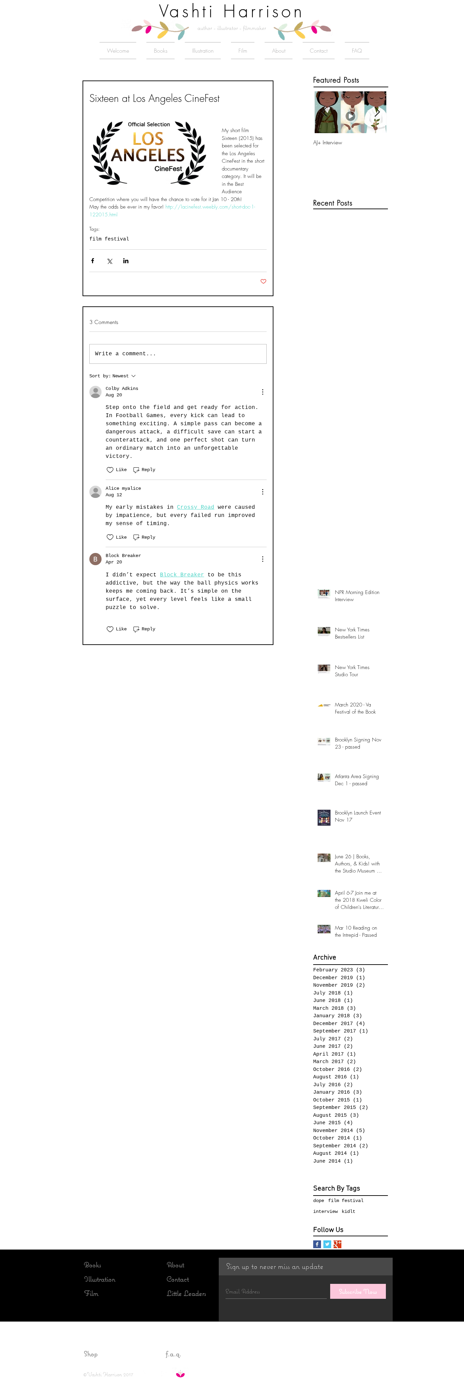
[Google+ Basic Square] (337, 1244)
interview (325, 1211)
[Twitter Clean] (146, 1373)
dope (318, 1200)
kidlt (348, 1211)
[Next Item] (377, 112)
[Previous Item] (324, 112)
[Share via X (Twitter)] (109, 260)
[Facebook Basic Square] (317, 1244)
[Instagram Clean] (155, 1373)
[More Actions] (262, 392)
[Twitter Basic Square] (327, 1244)
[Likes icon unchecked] (110, 470)
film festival (109, 239)
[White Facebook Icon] (163, 1373)
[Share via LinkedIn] (126, 260)
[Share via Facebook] (92, 260)
